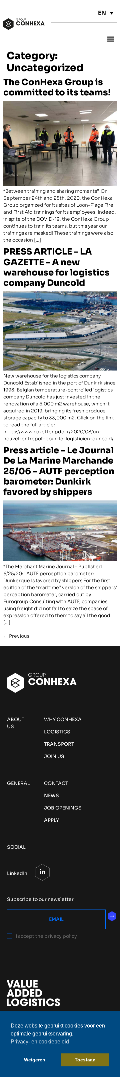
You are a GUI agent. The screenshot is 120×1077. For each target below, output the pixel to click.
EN (102, 12)
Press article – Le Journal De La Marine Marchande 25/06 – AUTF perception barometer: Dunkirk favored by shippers (58, 471)
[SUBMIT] (112, 916)
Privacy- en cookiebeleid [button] (40, 1041)
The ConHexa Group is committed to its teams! (57, 87)
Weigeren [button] (34, 1059)
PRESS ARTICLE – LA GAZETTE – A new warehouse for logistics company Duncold (56, 267)
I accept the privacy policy (46, 936)
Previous (16, 636)
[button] (111, 39)
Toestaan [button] (85, 1059)
